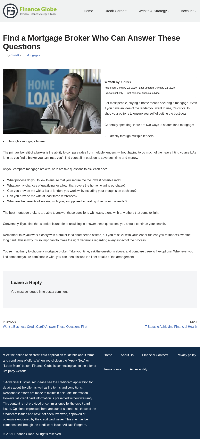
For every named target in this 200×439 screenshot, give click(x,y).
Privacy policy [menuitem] (186, 355)
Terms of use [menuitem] (112, 369)
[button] (126, 11)
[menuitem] (114, 11)
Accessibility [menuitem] (138, 369)
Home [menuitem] (88, 11)
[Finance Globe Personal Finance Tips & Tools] (30, 11)
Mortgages (33, 55)
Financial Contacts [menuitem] (155, 355)
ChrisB (15, 55)
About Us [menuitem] (127, 355)
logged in (35, 291)
